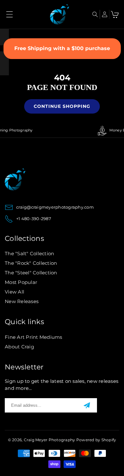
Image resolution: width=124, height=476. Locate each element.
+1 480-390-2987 (33, 218)
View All (14, 292)
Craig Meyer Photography (49, 439)
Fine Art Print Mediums (33, 337)
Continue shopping (62, 106)
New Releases (21, 301)
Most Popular (21, 282)
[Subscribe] (87, 405)
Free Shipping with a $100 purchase (62, 48)
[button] (9, 14)
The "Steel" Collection (31, 273)
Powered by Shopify (96, 439)
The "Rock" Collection (31, 263)
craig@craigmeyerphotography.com (55, 207)
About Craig (19, 347)
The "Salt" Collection (29, 253)
